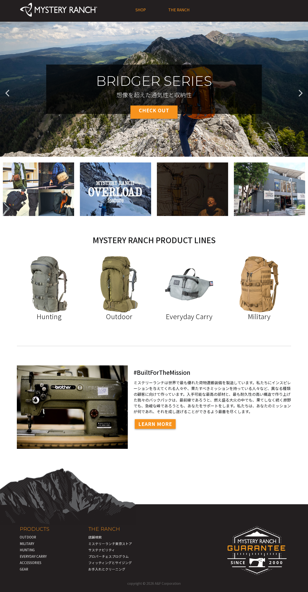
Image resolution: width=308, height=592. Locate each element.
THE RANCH (179, 10)
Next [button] (300, 89)
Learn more (155, 423)
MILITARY (27, 543)
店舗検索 (95, 537)
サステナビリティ (101, 549)
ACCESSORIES (30, 562)
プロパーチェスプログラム (108, 556)
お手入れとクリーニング (106, 569)
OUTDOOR (28, 537)
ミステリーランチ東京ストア (110, 543)
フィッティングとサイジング (110, 562)
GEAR (24, 569)
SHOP (140, 10)
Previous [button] (7, 89)
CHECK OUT (154, 110)
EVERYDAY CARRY (33, 556)
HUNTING (27, 549)
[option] (154, 89)
